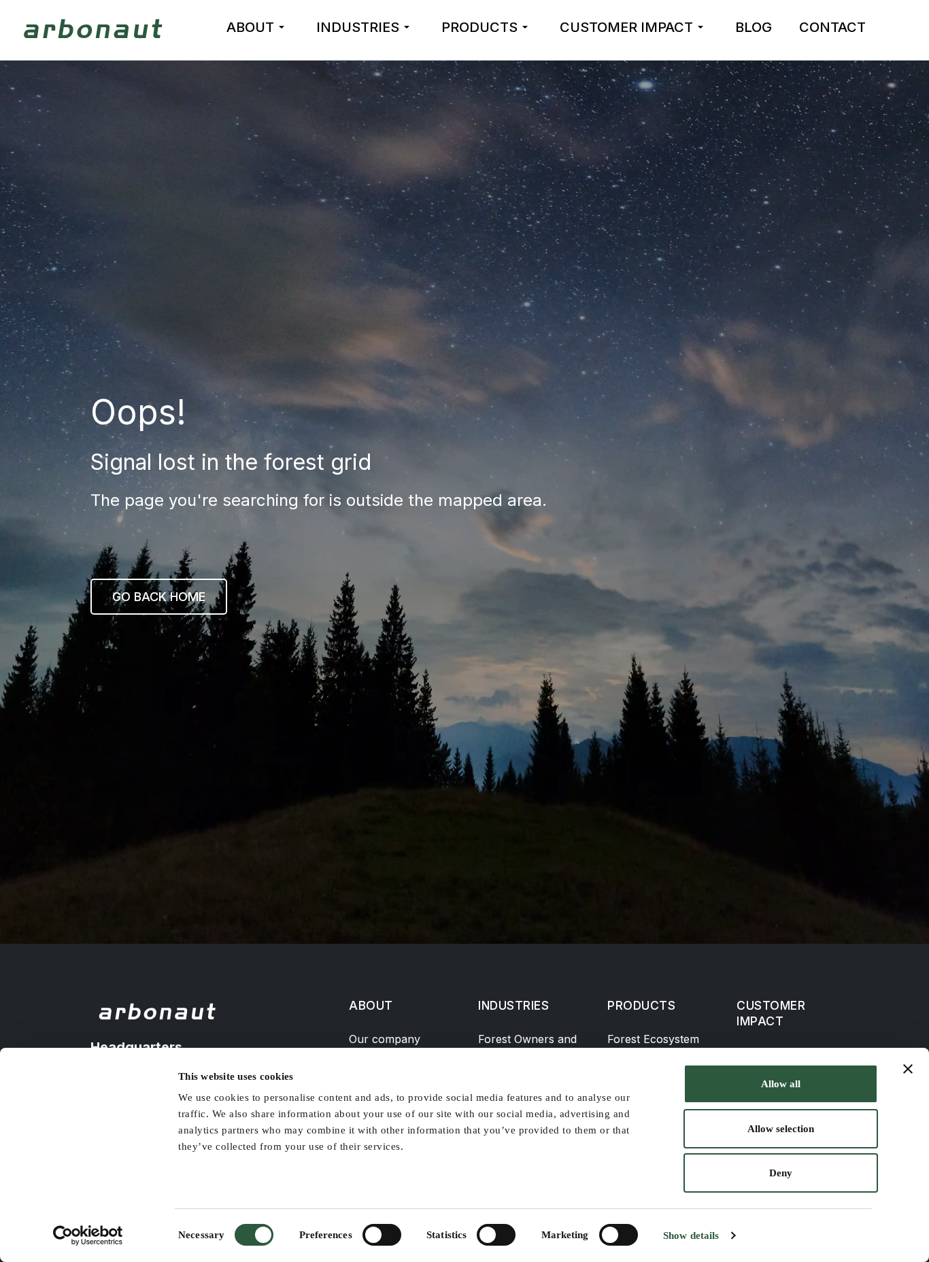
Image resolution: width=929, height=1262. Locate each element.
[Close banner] (908, 1069)
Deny (780, 1172)
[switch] (381, 1235)
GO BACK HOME (158, 597)
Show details (691, 1235)
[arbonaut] (95, 28)
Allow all (780, 1083)
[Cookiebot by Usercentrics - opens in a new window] (88, 1235)
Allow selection (780, 1128)
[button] (258, 27)
